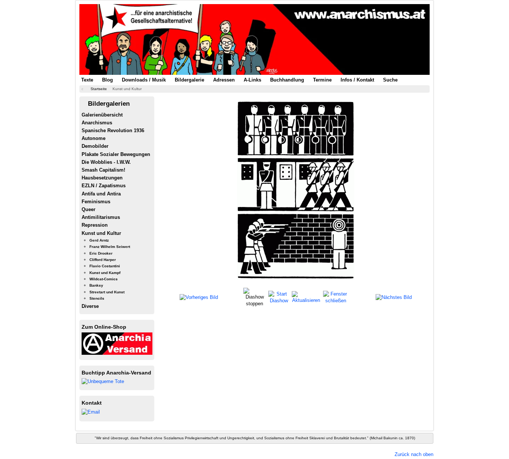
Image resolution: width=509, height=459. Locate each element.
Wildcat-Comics (103, 279)
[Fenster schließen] (335, 297)
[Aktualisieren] (306, 297)
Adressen (224, 80)
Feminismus (96, 201)
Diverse (90, 306)
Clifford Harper (102, 260)
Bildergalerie (189, 80)
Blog (107, 80)
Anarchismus (97, 122)
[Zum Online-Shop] (117, 343)
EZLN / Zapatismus (104, 185)
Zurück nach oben (414, 454)
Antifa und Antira (101, 194)
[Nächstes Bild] (394, 297)
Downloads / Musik (144, 80)
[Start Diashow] (279, 297)
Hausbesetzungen (102, 178)
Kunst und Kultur (101, 233)
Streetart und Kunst (106, 292)
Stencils (96, 298)
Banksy (96, 285)
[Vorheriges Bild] (199, 297)
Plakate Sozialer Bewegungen (116, 154)
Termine (322, 80)
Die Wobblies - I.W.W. (106, 162)
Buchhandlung (287, 80)
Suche (390, 80)
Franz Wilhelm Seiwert (109, 247)
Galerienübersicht (102, 115)
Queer (88, 209)
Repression (95, 225)
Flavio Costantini (104, 266)
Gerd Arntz (99, 240)
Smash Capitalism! (103, 170)
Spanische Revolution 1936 (113, 130)
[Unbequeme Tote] (103, 381)
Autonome (93, 138)
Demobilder (95, 146)
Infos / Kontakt (357, 80)
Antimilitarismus (101, 217)
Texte (87, 80)
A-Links (252, 80)
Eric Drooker (101, 253)
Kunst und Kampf (104, 273)
